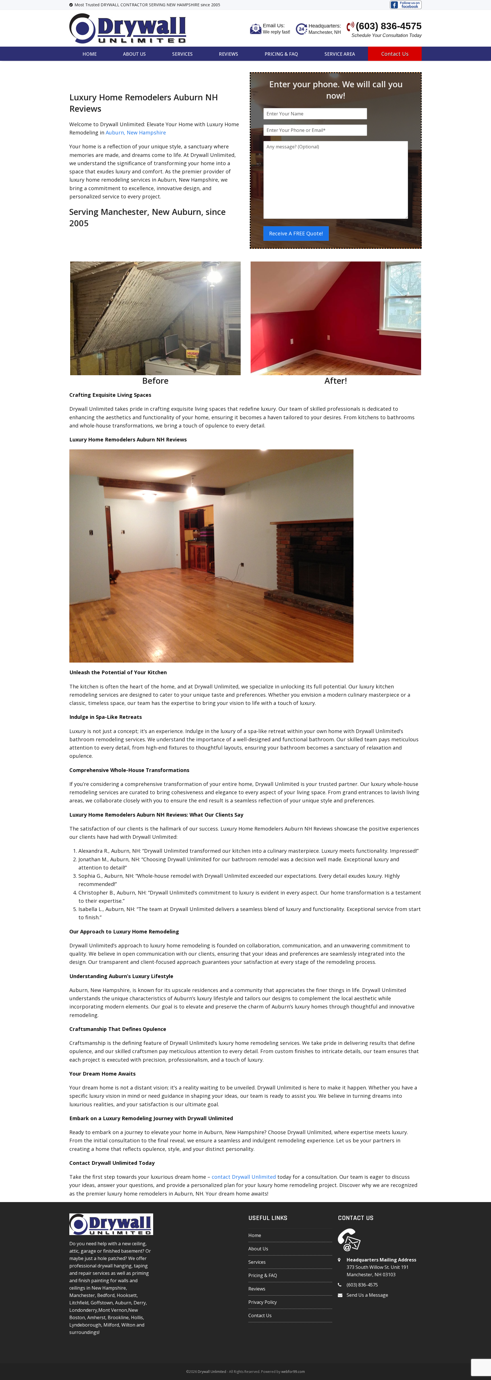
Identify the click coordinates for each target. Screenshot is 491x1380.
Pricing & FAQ (262, 1275)
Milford (111, 1325)
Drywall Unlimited (212, 1371)
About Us (258, 1249)
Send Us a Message (367, 1295)
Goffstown (102, 1303)
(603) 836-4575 (362, 1285)
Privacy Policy (262, 1302)
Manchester (82, 1295)
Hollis (137, 1317)
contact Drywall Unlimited (244, 1176)
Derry (140, 1303)
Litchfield (78, 1303)
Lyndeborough (85, 1325)
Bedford (106, 1295)
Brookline (118, 1317)
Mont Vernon (112, 1310)
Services (257, 1262)
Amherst (96, 1317)
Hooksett (127, 1295)
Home (254, 1235)
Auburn (123, 1303)
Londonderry (83, 1310)
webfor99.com (293, 1371)
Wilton (128, 1325)
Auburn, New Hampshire (136, 132)
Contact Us (260, 1315)
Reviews (256, 1289)
